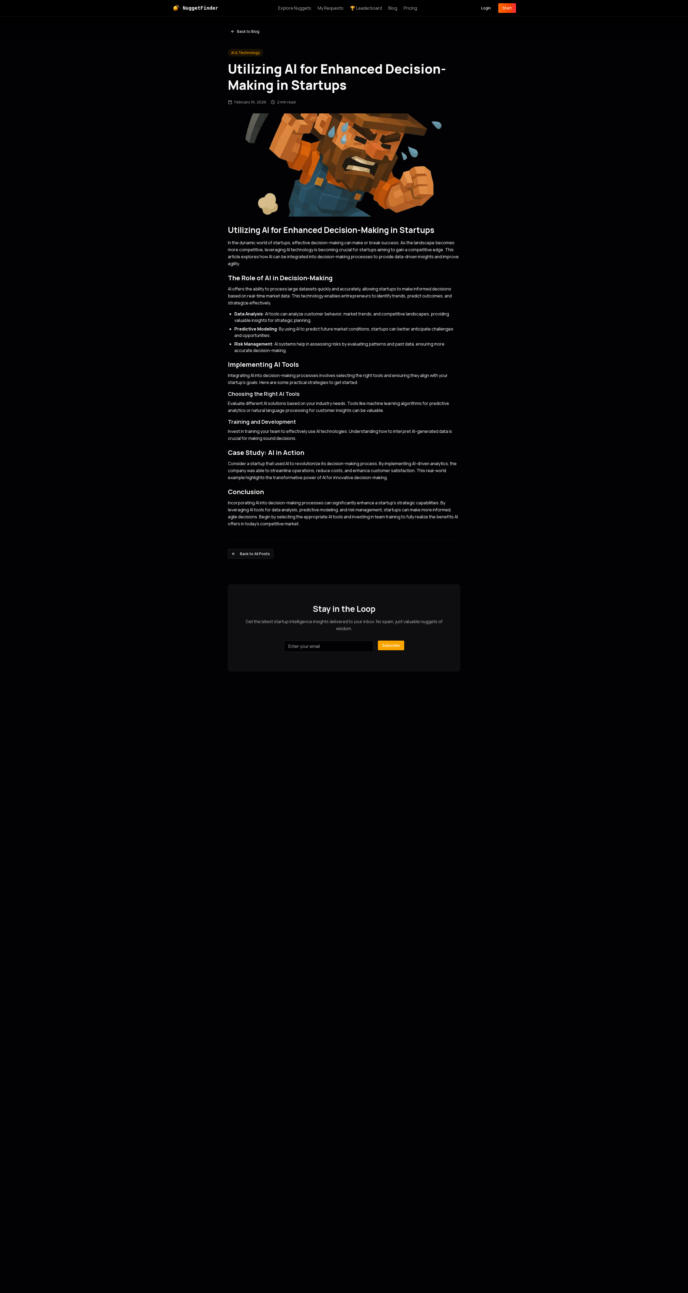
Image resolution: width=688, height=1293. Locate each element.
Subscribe (391, 645)
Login (486, 7)
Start (507, 7)
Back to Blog (248, 31)
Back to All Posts (255, 553)
